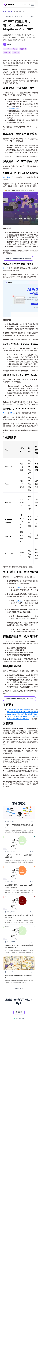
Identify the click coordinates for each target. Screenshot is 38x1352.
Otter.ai (12, 413)
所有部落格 (18, 988)
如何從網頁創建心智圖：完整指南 (18, 709)
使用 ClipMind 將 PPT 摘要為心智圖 (18, 258)
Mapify (5, 268)
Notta (5, 413)
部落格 (10, 11)
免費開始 (19, 1012)
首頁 (4, 11)
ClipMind (6, 177)
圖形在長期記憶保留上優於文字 (18, 719)
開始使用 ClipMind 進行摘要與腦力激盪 (19, 699)
